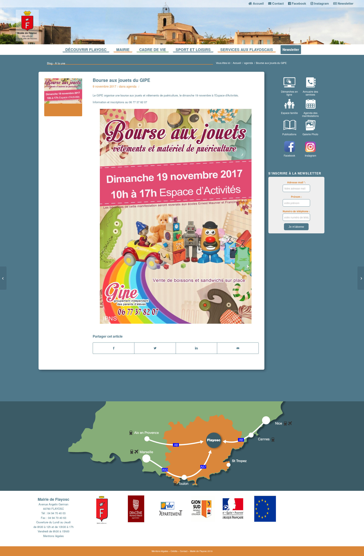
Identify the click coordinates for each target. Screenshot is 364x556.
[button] (112, 509)
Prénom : (296, 197)
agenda (248, 62)
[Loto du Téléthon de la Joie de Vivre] (360, 278)
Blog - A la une (56, 63)
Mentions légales (53, 536)
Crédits (174, 551)
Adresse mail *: (296, 182)
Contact (183, 551)
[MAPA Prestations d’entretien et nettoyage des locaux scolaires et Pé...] (3, 278)
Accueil (237, 62)
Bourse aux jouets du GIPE (121, 80)
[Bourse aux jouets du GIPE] (63, 97)
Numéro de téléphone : (296, 211)
